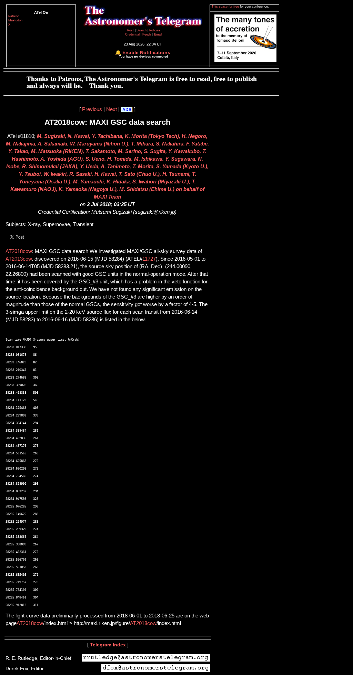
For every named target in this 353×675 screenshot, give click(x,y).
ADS (126, 109)
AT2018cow (19, 251)
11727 (149, 259)
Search (142, 30)
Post (131, 30)
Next (111, 109)
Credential (133, 34)
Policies (154, 30)
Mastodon (15, 20)
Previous (92, 109)
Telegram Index (108, 644)
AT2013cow (19, 259)
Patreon (13, 16)
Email (158, 34)
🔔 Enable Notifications (142, 52)
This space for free (226, 6)
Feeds (146, 34)
